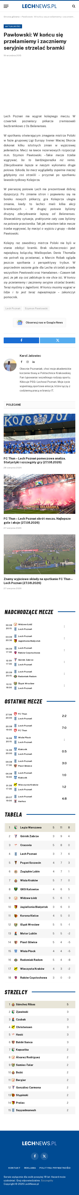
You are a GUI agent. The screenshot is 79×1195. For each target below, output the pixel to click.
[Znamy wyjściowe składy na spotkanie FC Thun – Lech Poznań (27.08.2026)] (39, 554)
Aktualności (13, 26)
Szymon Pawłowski (36, 308)
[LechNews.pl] (39, 6)
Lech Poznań (13, 308)
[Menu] (6, 6)
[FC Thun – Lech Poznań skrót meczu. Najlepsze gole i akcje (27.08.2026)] (39, 494)
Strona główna (11, 16)
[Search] (73, 6)
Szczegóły (47, 1180)
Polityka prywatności (55, 1168)
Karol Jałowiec (30, 355)
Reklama (30, 1168)
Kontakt (14, 1168)
